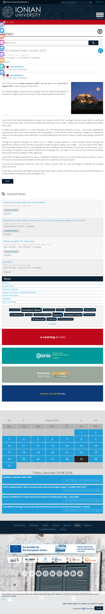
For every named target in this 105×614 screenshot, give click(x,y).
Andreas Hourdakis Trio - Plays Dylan (18, 241)
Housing (29, 315)
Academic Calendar (10, 289)
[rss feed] (66, 573)
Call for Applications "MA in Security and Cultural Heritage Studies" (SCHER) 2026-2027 (44, 487)
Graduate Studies (73, 314)
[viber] (59, 573)
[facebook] (25, 573)
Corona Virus (15, 310)
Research (67, 525)
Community (33, 525)
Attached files (12, 210)
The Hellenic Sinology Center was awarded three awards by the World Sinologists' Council (46, 506)
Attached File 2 (16, 66)
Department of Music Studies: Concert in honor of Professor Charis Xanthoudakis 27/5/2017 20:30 (44, 220)
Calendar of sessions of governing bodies (19, 292)
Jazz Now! (7, 262)
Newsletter (6, 298)
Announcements (74, 309)
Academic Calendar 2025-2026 (17, 477)
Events (57, 315)
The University (19, 525)
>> (96, 420)
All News (5, 283)
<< (9, 420)
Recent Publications (10, 295)
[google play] (73, 573)
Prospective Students (47, 529)
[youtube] (38, 573)
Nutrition (60, 310)
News (11, 22)
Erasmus (52, 319)
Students (87, 525)
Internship (90, 309)
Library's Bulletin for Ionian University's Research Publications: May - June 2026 (41, 496)
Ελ (99, 2)
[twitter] (32, 573)
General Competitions (43, 315)
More (4, 599)
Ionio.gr (63, 529)
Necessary (78, 608)
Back (7, 181)
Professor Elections (66, 319)
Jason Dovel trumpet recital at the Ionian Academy (24, 202)
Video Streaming (9, 301)
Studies (45, 525)
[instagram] (45, 573)
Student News (8, 286)
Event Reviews (89, 315)
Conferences (17, 314)
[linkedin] (52, 573)
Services (56, 525)
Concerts (7, 213)
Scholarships (38, 319)
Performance (89, 608)
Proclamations (49, 310)
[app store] (80, 573)
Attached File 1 (16, 75)
